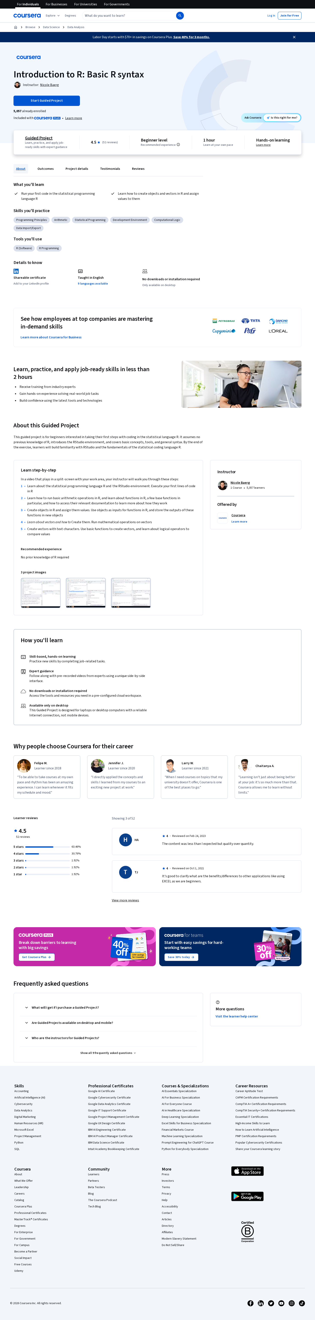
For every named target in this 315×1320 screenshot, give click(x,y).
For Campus (22, 1245)
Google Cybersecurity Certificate (109, 1097)
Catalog (19, 1200)
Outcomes (46, 168)
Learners (93, 1174)
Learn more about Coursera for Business (51, 337)
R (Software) (24, 248)
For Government (24, 1239)
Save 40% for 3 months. (191, 37)
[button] (70, 16)
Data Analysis (76, 27)
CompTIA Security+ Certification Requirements (265, 1110)
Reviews (138, 168)
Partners (93, 1181)
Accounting (21, 1091)
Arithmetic (61, 220)
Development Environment (130, 220)
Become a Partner (25, 1251)
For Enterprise (23, 1232)
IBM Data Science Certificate (106, 1143)
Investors (168, 1181)
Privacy (166, 1194)
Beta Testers (96, 1187)
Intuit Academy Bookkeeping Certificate (113, 1149)
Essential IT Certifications (252, 1117)
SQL (17, 1149)
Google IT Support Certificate (107, 1110)
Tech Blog (94, 1206)
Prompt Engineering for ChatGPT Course (188, 1143)
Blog (91, 1194)
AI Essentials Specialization (179, 1091)
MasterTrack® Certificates (31, 1219)
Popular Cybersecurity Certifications (259, 1143)
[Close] (294, 37)
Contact (167, 1213)
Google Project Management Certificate (113, 1117)
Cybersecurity (23, 1104)
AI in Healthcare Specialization (181, 1110)
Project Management (27, 1136)
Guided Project (38, 138)
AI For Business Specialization (181, 1097)
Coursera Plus (23, 1206)
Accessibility (170, 1206)
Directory (168, 1226)
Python (18, 1143)
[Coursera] (27, 15)
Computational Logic (167, 220)
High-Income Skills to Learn (253, 1123)
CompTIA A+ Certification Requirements (261, 1104)
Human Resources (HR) (28, 1123)
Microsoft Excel (24, 1130)
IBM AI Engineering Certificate (107, 1130)
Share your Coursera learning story (258, 1149)
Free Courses (23, 1264)
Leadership (21, 1187)
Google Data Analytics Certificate (109, 1104)
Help (165, 1200)
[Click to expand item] (41, 593)
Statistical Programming (90, 220)
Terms (166, 1187)
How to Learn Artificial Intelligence (257, 1130)
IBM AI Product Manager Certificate (110, 1136)
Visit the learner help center (237, 1016)
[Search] (180, 16)
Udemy (18, 1271)
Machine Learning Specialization (182, 1136)
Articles (167, 1219)
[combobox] (124, 16)
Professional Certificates (30, 1213)
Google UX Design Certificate (106, 1123)
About (21, 168)
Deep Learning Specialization (180, 1117)
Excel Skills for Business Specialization (186, 1123)
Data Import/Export (28, 228)
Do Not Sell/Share (173, 1245)
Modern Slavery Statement (179, 1239)
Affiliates (167, 1232)
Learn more (73, 118)
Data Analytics (23, 1110)
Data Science (51, 27)
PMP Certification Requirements (256, 1136)
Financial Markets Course (178, 1130)
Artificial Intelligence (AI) (29, 1097)
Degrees (20, 1226)
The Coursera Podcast (102, 1200)
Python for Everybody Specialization (185, 1149)
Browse (30, 27)
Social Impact (23, 1258)
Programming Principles (31, 220)
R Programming (49, 248)
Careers (19, 1194)
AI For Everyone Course (177, 1104)
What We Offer (23, 1181)
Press (165, 1174)
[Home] (16, 27)
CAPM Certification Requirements (257, 1097)
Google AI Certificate (101, 1091)
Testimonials (110, 168)
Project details (77, 168)
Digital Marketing (25, 1117)
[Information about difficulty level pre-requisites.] (178, 144)
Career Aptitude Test (249, 1091)
